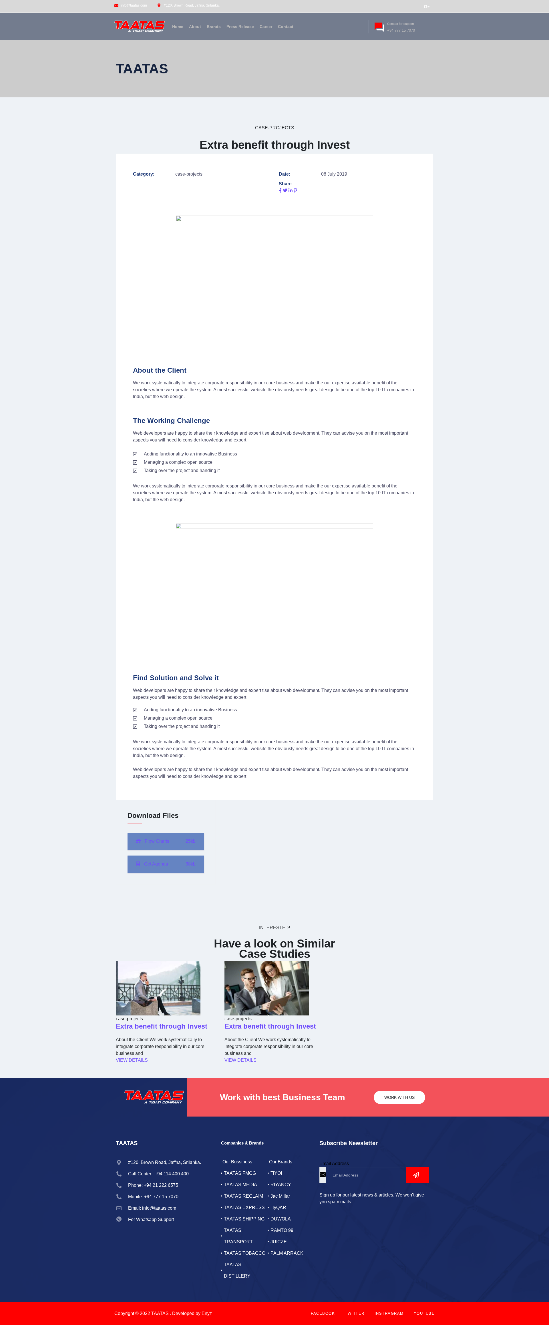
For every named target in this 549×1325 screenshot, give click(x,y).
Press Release (240, 26)
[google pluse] (426, 6)
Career (266, 26)
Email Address (334, 1163)
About (195, 26)
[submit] (417, 1175)
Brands (214, 26)
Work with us (399, 1097)
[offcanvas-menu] (359, 25)
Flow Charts (170, 841)
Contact (285, 26)
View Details (132, 1060)
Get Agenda (169, 864)
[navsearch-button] (350, 25)
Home (177, 26)
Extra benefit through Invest (161, 1026)
